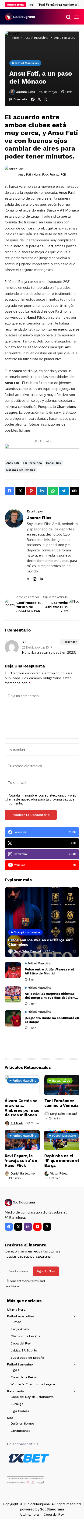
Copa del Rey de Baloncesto (31, 1397)
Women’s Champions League (32, 1384)
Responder (70, 641)
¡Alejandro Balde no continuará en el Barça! (52, 1020)
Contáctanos (20, 1430)
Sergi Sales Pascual (27, 951)
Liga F (15, 1370)
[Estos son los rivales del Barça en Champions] (42, 922)
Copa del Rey (20, 1343)
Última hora (16, 1309)
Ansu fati (12, 463)
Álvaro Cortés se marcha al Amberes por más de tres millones (22, 1107)
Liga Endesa (19, 1411)
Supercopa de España (27, 1357)
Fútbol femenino (20, 1364)
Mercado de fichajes (20, 469)
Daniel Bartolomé (22, 1173)
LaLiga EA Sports (23, 1350)
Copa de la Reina (23, 1377)
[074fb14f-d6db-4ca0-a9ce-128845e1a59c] (42, 448)
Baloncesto (15, 1391)
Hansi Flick (53, 463)
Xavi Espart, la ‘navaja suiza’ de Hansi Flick (21, 1161)
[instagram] (28, 1227)
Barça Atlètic (20, 1329)
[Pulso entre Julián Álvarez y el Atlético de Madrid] (13, 970)
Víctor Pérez (58, 1173)
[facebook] (9, 1227)
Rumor (15, 1322)
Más (10, 1418)
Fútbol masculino (36, 37)
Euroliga (16, 1404)
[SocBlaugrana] (20, 17)
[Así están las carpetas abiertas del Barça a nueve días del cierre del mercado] (13, 994)
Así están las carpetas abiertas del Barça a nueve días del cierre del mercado (51, 996)
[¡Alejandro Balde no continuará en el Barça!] (13, 1018)
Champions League (25, 1336)
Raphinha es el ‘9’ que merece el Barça (61, 1161)
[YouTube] (37, 1227)
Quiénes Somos (22, 1423)
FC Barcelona (32, 463)
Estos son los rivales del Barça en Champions (39, 942)
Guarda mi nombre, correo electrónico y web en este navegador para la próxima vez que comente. (42, 799)
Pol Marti (16, 1123)
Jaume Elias (25, 92)
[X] (18, 1227)
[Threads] (47, 1227)
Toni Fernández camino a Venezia (61, 1103)
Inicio (15, 37)
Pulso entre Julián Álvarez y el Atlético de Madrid (49, 971)
